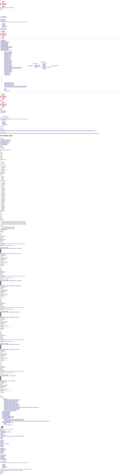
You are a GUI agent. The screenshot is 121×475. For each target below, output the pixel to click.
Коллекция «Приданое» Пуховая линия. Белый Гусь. (64, 133)
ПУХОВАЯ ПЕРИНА (35, 130)
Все (1, 396)
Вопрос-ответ (2, 456)
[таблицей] (2, 145)
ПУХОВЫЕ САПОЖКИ (81, 130)
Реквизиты (2, 450)
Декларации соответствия (4, 443)
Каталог (1, 436)
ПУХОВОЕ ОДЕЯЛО (12, 130)
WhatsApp (3, 26)
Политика (2, 451)
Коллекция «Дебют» (18, 133)
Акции (1, 437)
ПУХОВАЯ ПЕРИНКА (27, 130)
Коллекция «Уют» (90, 133)
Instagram (3, 25)
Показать (2, 231)
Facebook (3, 24)
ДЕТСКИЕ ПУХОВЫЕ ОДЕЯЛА (63, 130)
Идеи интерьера (3, 458)
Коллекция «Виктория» (4, 133)
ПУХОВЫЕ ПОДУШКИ (20, 130)
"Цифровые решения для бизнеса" (17, 470)
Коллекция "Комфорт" (76, 133)
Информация (2, 446)
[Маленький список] (0, 146)
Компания (2, 438)
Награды (1, 442)
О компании (2, 440)
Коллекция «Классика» (84, 133)
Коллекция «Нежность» (52, 133)
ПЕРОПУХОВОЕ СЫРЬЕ (4, 130)
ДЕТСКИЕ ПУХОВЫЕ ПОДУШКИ (52, 130)
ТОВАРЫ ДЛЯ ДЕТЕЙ (73, 130)
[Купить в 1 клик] (0, 234)
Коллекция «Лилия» (45, 133)
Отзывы (1, 444)
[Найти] (1, 9)
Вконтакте (4, 23)
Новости (1, 434)
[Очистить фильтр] (1, 230)
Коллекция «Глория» (11, 133)
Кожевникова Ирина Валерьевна (5, 431)
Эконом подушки (96, 133)
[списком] (1, 145)
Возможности (2, 452)
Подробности (2, 295)
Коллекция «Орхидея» (31, 133)
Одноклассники (4, 466)
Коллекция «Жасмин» (38, 133)
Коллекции (2, 457)
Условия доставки (3, 449)
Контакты (2, 445)
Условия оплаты (3, 448)
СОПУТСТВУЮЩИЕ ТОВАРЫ (90, 130)
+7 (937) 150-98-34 (4, 16)
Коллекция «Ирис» (24, 133)
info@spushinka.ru (4, 20)
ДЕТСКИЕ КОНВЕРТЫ (43, 130)
